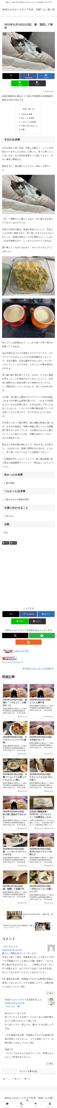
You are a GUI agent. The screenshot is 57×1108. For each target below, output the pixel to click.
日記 (6, 543)
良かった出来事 (27, 118)
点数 (23, 129)
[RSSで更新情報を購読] (29, 642)
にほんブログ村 (21, 651)
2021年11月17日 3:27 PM (14, 1003)
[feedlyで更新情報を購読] (42, 635)
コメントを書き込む (28, 1071)
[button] (37, 83)
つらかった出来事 (28, 122)
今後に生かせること (29, 126)
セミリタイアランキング (12, 662)
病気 (14, 543)
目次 (25, 109)
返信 (51, 993)
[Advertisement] (28, 575)
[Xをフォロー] (15, 635)
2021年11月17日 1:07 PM (12, 950)
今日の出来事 (26, 114)
